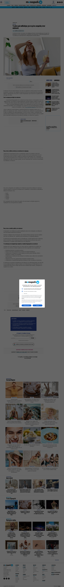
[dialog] (32, 293)
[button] (32, 293)
